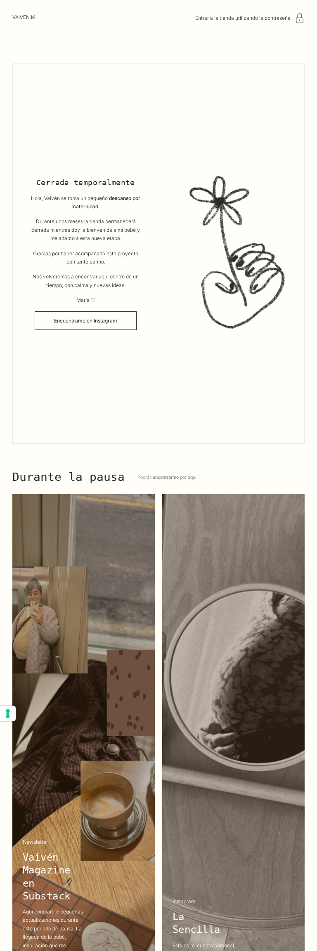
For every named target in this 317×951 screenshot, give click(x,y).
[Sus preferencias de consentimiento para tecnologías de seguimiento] (8, 713)
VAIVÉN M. (24, 17)
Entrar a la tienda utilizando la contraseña (243, 18)
